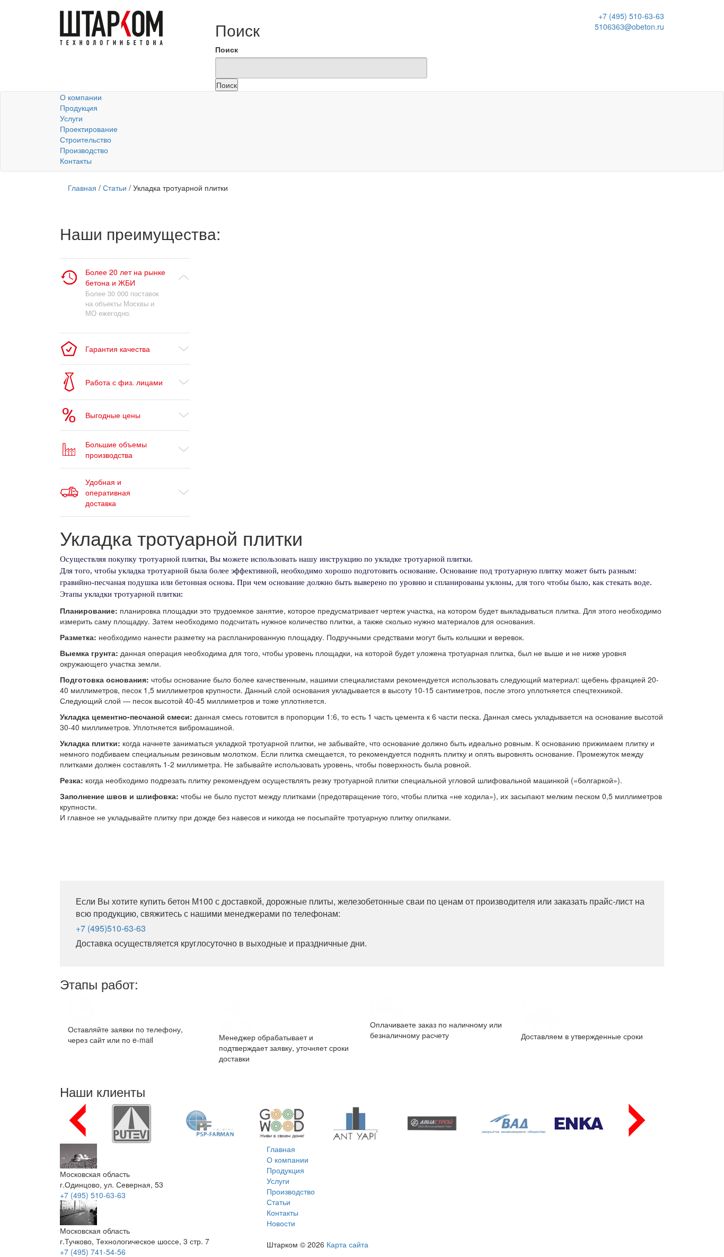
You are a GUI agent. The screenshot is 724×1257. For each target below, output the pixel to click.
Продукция (79, 107)
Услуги (71, 118)
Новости (281, 1223)
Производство (84, 150)
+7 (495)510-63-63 (111, 928)
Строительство (85, 139)
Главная (82, 187)
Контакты (76, 160)
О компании (81, 97)
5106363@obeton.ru (629, 26)
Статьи (115, 187)
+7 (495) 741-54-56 (93, 1251)
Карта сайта (347, 1244)
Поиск (226, 49)
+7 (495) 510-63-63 (93, 1195)
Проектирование (89, 128)
